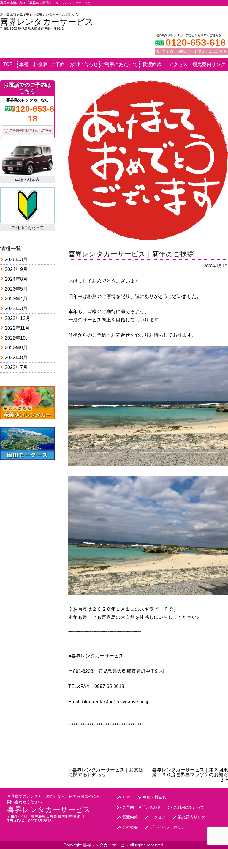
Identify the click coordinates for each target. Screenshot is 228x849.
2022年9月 (16, 347)
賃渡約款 (152, 64)
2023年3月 (16, 308)
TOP (8, 64)
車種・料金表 (33, 64)
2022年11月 (17, 328)
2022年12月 (17, 318)
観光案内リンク (209, 64)
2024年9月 (16, 269)
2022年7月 (16, 367)
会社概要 (130, 827)
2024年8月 (16, 279)
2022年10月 (17, 337)
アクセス (178, 64)
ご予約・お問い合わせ (74, 64)
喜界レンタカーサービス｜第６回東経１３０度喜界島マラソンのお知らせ (190, 774)
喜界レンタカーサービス (47, 21)
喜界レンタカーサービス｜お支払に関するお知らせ (105, 772)
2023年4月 (16, 298)
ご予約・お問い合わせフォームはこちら (194, 51)
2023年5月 (16, 288)
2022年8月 (16, 357)
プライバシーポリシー (169, 827)
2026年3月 (16, 259)
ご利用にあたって (119, 64)
